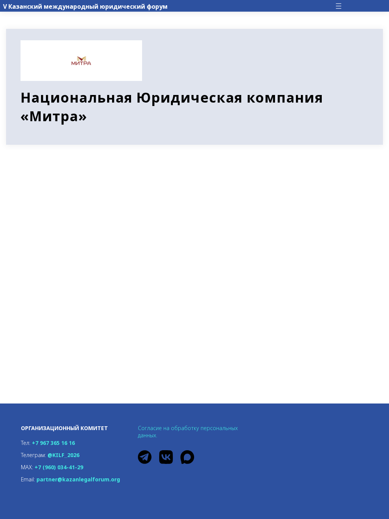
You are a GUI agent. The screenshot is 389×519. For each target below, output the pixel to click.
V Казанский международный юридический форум (85, 6)
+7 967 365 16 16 (53, 442)
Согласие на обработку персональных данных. (188, 431)
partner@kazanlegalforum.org (78, 479)
